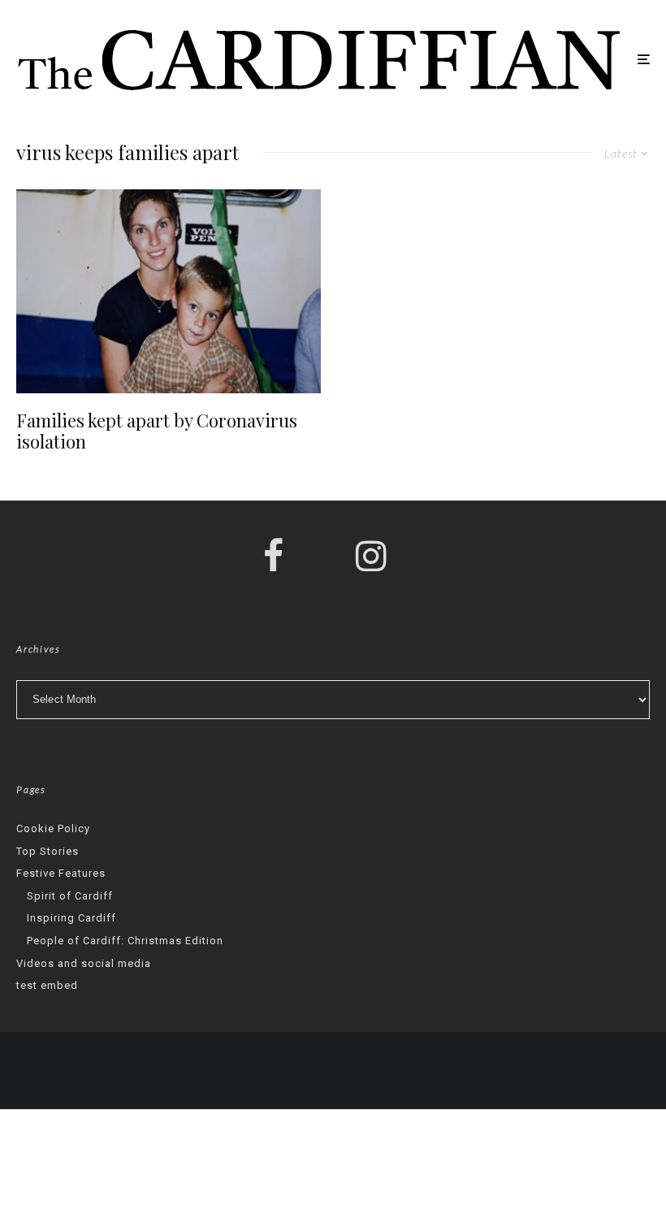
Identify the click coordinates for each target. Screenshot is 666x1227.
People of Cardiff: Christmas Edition (125, 940)
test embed (47, 985)
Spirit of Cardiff (70, 896)
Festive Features (61, 873)
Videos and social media (83, 963)
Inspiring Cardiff (71, 918)
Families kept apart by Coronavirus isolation (156, 431)
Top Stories (47, 851)
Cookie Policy (53, 828)
